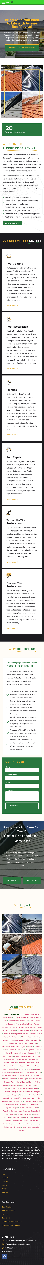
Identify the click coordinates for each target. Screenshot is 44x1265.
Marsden (30, 1046)
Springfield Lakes (30, 1101)
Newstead (29, 1069)
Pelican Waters (10, 1114)
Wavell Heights (16, 1082)
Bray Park (22, 1092)
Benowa (25, 1034)
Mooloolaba (28, 1117)
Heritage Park (29, 1050)
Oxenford (27, 1030)
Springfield (19, 1101)
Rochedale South (21, 1043)
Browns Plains (9, 1050)
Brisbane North (28, 1075)
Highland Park (8, 1037)
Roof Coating (15, 263)
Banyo (31, 1082)
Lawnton (7, 1092)
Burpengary (6, 1095)
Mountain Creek (8, 1124)
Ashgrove (38, 1072)
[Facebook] (4, 1256)
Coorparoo (12, 1075)
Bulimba (19, 1075)
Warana (13, 1117)
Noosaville (35, 1127)
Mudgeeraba (17, 1034)
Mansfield (24, 1056)
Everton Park (14, 1085)
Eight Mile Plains (34, 1059)
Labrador (25, 1024)
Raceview (6, 1111)
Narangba (36, 1092)
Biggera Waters (33, 1024)
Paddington (30, 1072)
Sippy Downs (19, 1124)
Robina (39, 1030)
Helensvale (16, 1027)
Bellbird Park (26, 1104)
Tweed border (7, 1017)
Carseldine (12, 1079)
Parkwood (17, 1037)
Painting (12, 389)
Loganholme (19, 1040)
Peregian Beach (15, 1127)
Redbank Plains (9, 1104)
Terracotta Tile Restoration (16, 521)
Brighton (39, 1079)
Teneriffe (37, 1069)
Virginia (37, 1082)
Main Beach (9, 1024)
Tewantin (22, 1130)
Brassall (21, 1108)
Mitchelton (23, 1085)
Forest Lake (30, 1063)
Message (9, 790)
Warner (29, 1092)
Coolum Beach (29, 1124)
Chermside (38, 1075)
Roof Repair (14, 457)
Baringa (23, 1114)
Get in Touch (12, 223)
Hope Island (25, 1027)
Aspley (5, 1079)
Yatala (12, 1040)
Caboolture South (35, 1095)
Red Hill (4, 1075)
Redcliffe (17, 1098)
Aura (17, 1114)
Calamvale (13, 1063)
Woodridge (14, 1046)
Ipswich (12, 1101)
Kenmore (15, 1066)
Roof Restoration (17, 326)
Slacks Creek (32, 1043)
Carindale (31, 1056)
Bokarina (7, 1117)
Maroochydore (17, 1121)
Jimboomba (23, 1053)
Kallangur (29, 1088)
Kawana (36, 1114)
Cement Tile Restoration (14, 584)
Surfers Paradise (34, 1021)
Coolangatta (35, 1014)
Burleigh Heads (35, 1017)
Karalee (35, 1108)
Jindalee (37, 1063)
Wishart (16, 1056)
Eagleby (6, 1040)
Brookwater (35, 1104)
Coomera (33, 1027)
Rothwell (5, 1101)
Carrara (39, 1034)
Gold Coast (25, 1014)
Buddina (20, 1117)
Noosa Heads (26, 1127)
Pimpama (13, 1030)
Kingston (23, 1046)
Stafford (6, 1085)
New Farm (21, 1069)
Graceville (23, 1066)
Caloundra (26, 1111)
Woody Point (36, 1098)
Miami (5, 1021)
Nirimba (29, 1114)
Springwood (10, 1043)
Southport (17, 1024)
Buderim (35, 1121)
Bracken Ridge (22, 1079)
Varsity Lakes (7, 1034)
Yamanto (29, 1108)
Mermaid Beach (13, 1021)
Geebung (25, 1082)
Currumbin (16, 1017)
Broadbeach (24, 1021)
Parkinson (21, 1063)
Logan (30, 1037)
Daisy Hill (37, 1040)
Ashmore (32, 1034)
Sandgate (31, 1079)
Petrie (36, 1088)
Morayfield (15, 1095)
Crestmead (38, 1046)
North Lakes (13, 1088)
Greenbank (14, 1053)
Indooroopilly (7, 1066)
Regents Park (19, 1050)
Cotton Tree (28, 1121)
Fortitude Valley (7, 1072)
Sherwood (30, 1066)
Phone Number (11, 774)
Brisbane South (33, 1053)
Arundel (24, 1037)
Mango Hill (21, 1088)
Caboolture (24, 1095)
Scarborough (26, 1098)
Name (7, 767)
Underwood (6, 1046)
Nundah (7, 1082)
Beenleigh (37, 1037)
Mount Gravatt (8, 1056)
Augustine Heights (11, 1108)
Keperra (31, 1085)
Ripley (39, 1101)
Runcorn (6, 1063)
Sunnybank (12, 1059)
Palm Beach (25, 1017)
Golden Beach (35, 1111)
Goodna (18, 1104)
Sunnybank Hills (22, 1059)
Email (7, 782)
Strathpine (14, 1092)
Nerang (33, 1030)
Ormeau (20, 1030)
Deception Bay (8, 1098)
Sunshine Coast (16, 1111)
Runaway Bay (7, 1027)
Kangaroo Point (19, 1072)
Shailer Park (29, 1040)
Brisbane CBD (12, 1069)
